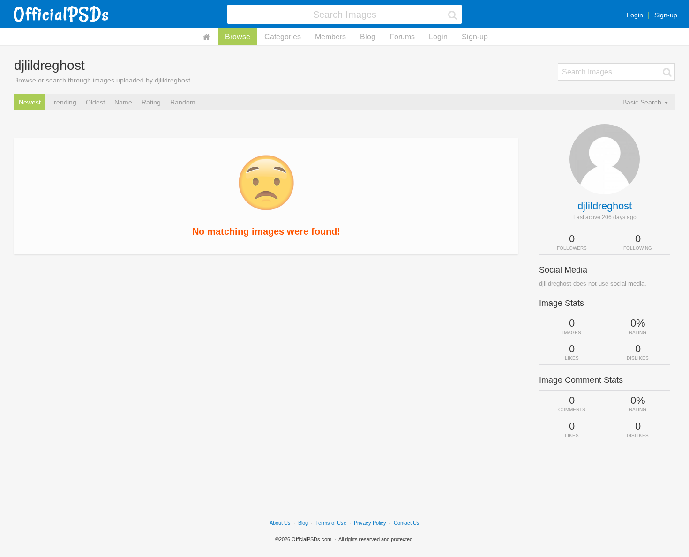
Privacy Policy (370, 523)
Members (330, 37)
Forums (402, 37)
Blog (367, 37)
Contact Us (406, 523)
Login (635, 15)
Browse (237, 37)
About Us (280, 523)
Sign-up (665, 15)
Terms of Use (330, 523)
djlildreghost (604, 206)
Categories (282, 37)
